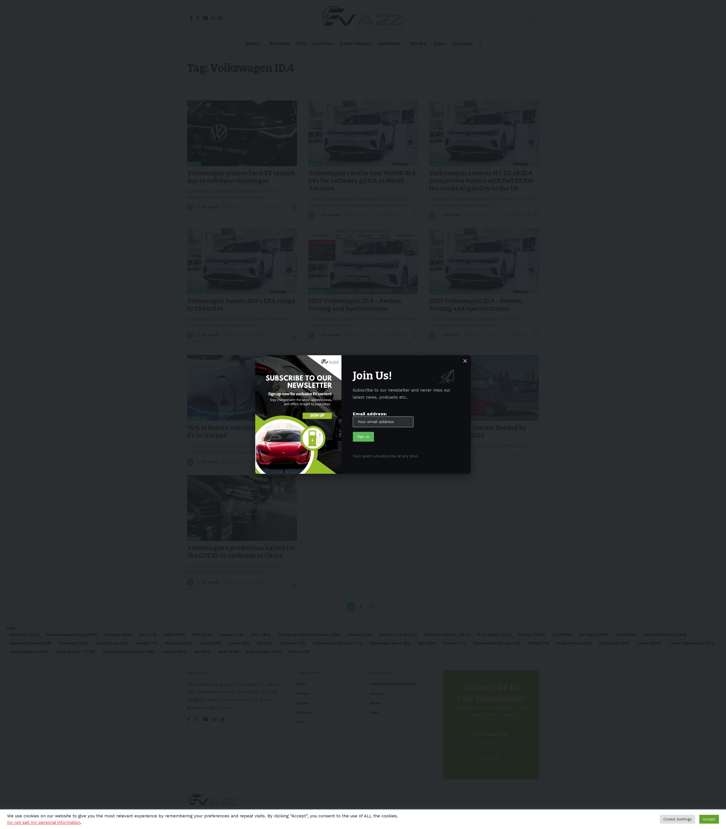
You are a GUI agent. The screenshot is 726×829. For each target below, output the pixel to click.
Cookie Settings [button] (677, 819)
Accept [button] (709, 819)
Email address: (370, 413)
